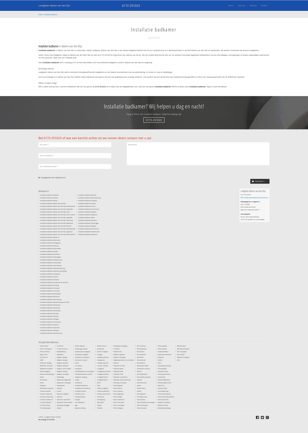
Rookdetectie (141, 363)
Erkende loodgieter (63, 394)
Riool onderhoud (119, 399)
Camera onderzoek (46, 394)
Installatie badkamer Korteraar (49, 280)
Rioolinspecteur (142, 349)
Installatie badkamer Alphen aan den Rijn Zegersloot (56, 232)
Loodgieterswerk (102, 380)
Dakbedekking (61, 351)
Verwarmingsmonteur (164, 383)
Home (40, 14)
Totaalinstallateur (163, 351)
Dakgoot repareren (62, 366)
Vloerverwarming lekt (164, 394)
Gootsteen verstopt (81, 360)
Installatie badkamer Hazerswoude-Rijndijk (53, 271)
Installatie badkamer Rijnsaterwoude (89, 198)
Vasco (159, 363)
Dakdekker (60, 354)
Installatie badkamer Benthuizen (50, 240)
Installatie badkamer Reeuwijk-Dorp (51, 333)
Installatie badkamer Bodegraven (50, 243)
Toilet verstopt (162, 349)
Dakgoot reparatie (62, 363)
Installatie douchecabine (82, 388)
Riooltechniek (141, 360)
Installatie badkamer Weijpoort (87, 215)
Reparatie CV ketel (119, 366)
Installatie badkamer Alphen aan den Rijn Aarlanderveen (57, 206)
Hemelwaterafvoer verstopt (83, 374)
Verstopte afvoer (163, 371)
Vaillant (160, 360)
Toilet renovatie (142, 408)
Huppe (77, 380)
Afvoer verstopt (45, 351)
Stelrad (139, 391)
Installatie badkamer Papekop (49, 325)
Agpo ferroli (44, 354)
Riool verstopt (141, 346)
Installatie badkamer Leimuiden (50, 288)
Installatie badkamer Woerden (87, 220)
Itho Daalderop (79, 402)
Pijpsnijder (100, 402)
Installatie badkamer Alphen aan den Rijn (53, 203)
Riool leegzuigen (119, 394)
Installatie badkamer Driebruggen (50, 257)
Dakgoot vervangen (63, 374)
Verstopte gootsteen (164, 374)
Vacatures (161, 357)
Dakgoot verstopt (62, 371)
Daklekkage (60, 377)
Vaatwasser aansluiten (165, 354)
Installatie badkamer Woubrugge (88, 223)
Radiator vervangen (120, 357)
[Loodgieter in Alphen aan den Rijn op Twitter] (263, 417)
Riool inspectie (118, 391)
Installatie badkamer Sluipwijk (87, 200)
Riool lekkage (118, 397)
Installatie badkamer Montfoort (50, 296)
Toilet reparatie (162, 346)
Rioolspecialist (141, 354)
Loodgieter (100, 368)
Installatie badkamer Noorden (49, 313)
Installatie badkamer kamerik (49, 277)
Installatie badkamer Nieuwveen (50, 308)
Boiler (42, 377)
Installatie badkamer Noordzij (49, 316)
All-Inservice (44, 357)
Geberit (59, 408)
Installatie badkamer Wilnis (86, 217)
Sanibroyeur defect (143, 366)
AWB (41, 360)
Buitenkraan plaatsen (46, 388)
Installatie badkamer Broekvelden (50, 248)
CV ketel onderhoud (46, 399)
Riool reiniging (118, 408)
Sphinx (139, 385)
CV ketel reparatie (45, 402)
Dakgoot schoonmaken (64, 368)
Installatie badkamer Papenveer (50, 327)
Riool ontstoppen (119, 405)
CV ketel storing (45, 405)
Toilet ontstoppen (142, 405)
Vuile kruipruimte (163, 399)
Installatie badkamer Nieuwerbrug (50, 299)
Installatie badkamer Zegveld (87, 226)
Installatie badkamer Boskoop (49, 246)
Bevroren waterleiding (47, 374)
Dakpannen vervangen (64, 383)
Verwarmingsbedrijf (164, 380)
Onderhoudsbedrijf (103, 391)
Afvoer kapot (44, 346)
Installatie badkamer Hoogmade (50, 274)
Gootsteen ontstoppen (82, 357)
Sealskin (139, 380)
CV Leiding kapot (45, 408)
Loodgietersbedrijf (103, 374)
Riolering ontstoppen (120, 383)
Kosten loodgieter (102, 351)
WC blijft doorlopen (183, 349)
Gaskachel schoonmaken (64, 402)
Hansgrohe (78, 368)
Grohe (77, 363)
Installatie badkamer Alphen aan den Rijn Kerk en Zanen (57, 215)
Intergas (77, 399)
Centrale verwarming (46, 397)
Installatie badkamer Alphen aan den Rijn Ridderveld (56, 223)
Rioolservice (140, 351)
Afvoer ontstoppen (46, 349)
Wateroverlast (181, 346)
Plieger (99, 405)
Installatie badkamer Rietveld (87, 195)
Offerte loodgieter (102, 388)
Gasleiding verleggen (63, 405)
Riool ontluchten (119, 402)
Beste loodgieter (45, 371)
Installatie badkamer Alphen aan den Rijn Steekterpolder (57, 229)
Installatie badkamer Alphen (49, 200)
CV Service (60, 346)
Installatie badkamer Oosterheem (50, 322)
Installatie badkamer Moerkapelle (50, 294)
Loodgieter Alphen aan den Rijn (54, 5)
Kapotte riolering (80, 408)
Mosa (98, 383)
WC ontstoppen (182, 351)
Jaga (76, 405)
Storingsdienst (141, 394)
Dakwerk (59, 388)
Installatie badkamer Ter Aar (86, 206)
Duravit (59, 391)
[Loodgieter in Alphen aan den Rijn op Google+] (268, 417)
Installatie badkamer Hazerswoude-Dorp (52, 268)
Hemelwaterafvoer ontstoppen (84, 371)
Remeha (116, 363)
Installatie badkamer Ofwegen (49, 319)
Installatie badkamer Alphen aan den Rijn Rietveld (55, 226)
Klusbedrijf (100, 349)
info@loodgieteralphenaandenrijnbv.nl (256, 197)
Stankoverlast (141, 388)
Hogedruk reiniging (81, 377)
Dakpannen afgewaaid (64, 380)
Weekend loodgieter (183, 357)
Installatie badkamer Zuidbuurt (87, 234)
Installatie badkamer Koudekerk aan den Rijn (54, 282)
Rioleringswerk (118, 385)
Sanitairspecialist (142, 374)
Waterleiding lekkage (164, 408)
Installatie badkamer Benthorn (49, 237)
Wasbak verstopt (163, 405)
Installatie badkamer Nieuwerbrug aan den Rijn (54, 302)
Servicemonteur (142, 383)
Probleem (117, 349)
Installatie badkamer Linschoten (50, 291)
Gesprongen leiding (81, 349)
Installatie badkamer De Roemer (50, 254)
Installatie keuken (80, 391)
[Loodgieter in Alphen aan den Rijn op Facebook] (258, 417)
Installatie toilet (80, 394)
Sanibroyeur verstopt (143, 368)
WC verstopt (181, 354)
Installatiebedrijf (80, 397)
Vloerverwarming (163, 391)
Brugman (43, 385)
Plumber (99, 408)
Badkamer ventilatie (46, 368)
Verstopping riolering (164, 366)
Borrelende (43, 380)
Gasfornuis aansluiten (63, 399)
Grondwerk (78, 366)
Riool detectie (118, 388)
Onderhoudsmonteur (103, 394)
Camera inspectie (45, 391)
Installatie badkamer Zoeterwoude (88, 232)
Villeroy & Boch (162, 388)
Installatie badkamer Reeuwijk (49, 330)
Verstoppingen (162, 368)
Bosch (42, 383)
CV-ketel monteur (62, 349)
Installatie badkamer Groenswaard (50, 265)
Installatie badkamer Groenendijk (50, 263)
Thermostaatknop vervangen (146, 402)
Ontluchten (100, 397)
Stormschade (141, 399)
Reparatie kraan (118, 371)
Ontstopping (101, 399)
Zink (178, 360)
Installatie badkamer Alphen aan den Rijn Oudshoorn (56, 220)
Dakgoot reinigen (62, 360)
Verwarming (161, 377)
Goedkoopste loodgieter (82, 351)
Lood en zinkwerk (102, 366)
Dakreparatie (61, 385)
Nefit (98, 385)
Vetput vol (161, 385)
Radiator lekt (118, 351)
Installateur (78, 383)
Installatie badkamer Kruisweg (49, 285)
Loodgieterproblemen (104, 371)
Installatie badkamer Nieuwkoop (50, 305)
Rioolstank (140, 357)
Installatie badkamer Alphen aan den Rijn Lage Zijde (56, 217)
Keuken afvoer (101, 346)
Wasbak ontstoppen (164, 402)
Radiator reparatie (119, 354)
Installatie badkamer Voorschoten (88, 209)
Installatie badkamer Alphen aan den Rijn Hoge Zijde (56, 209)
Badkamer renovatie (46, 366)
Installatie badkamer (51, 14)
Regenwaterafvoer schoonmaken (124, 360)
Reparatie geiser (118, 368)
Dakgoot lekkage (62, 357)
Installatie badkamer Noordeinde (50, 310)
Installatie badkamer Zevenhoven (88, 229)
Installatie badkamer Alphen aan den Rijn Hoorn (55, 212)
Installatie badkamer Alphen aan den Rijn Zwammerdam (57, 234)
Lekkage (99, 354)
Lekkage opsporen (103, 363)
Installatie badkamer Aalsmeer (49, 195)
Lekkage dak (101, 360)
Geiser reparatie (80, 346)
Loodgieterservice (102, 377)
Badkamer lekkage (45, 363)
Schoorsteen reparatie (144, 377)
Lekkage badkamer (103, 357)
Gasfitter (59, 397)
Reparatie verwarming (120, 377)
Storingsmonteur (142, 397)
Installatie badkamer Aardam (49, 198)
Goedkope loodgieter (81, 354)
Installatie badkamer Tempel (87, 203)
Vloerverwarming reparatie (166, 397)
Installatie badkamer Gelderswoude (51, 260)
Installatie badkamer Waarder (87, 212)
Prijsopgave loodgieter (121, 346)
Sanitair (139, 371)
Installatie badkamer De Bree (49, 251)
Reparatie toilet (118, 374)
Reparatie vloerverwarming (122, 380)
